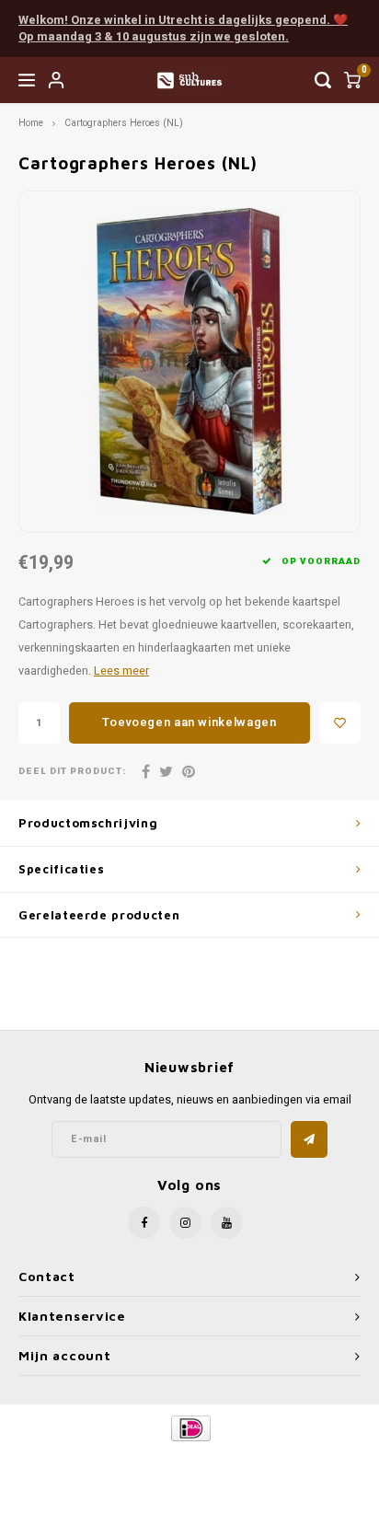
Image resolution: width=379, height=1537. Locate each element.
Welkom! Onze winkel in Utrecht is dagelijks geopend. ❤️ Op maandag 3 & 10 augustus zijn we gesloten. (183, 28)
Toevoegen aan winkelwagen (189, 722)
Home (30, 123)
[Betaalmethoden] (190, 1428)
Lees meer (121, 671)
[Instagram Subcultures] (185, 1223)
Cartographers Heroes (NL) (123, 123)
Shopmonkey (189, 1474)
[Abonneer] (309, 1139)
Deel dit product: (72, 772)
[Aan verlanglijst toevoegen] (340, 723)
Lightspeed (263, 1459)
